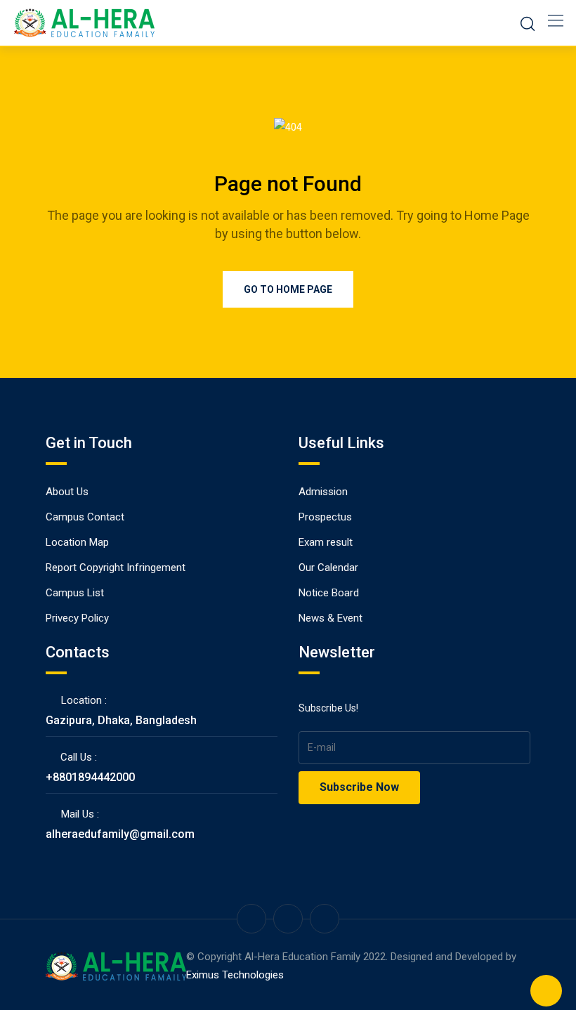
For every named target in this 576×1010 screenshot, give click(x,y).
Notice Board (329, 592)
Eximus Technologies (235, 975)
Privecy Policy (77, 618)
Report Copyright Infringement (115, 567)
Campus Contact (85, 517)
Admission (323, 491)
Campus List (75, 592)
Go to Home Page (288, 289)
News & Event (330, 618)
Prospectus (325, 517)
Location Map (77, 542)
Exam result (326, 542)
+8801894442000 (90, 777)
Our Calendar (328, 567)
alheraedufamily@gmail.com (120, 834)
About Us (67, 491)
